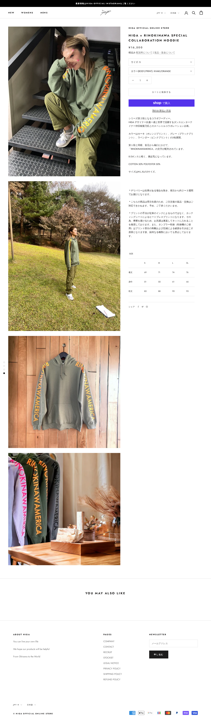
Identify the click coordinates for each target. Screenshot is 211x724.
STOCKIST (108, 657)
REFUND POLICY (111, 679)
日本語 (173, 13)
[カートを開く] (201, 13)
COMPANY (108, 641)
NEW (11, 12)
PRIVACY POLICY (112, 668)
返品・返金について (164, 52)
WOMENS (27, 12)
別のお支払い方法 (161, 110)
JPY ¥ (160, 13)
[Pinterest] (147, 307)
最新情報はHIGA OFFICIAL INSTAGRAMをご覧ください (106, 3)
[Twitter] (143, 307)
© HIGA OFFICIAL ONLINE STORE (33, 713)
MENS (44, 12)
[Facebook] (138, 307)
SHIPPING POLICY (112, 674)
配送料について (144, 52)
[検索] (194, 12)
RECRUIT (107, 652)
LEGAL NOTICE (111, 663)
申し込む (159, 654)
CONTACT (108, 646)
